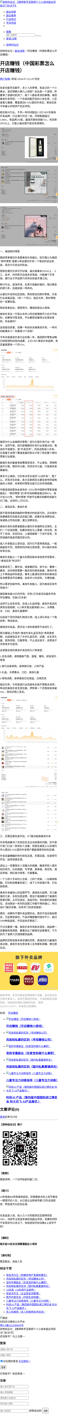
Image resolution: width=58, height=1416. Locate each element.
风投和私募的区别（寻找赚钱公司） (29, 1039)
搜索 (8, 31)
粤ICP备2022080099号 (12, 1325)
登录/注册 (11, 38)
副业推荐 (11, 15)
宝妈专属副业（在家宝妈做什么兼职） (31, 1053)
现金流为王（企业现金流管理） (23, 1293)
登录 (2, 1117)
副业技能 (11, 12)
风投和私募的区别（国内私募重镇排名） (28, 1286)
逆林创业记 (12, 45)
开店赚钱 (13, 1013)
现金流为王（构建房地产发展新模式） (27, 1275)
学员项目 (11, 23)
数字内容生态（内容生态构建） (23, 1297)
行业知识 (11, 19)
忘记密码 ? (24, 1361)
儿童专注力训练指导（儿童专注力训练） (28, 1301)
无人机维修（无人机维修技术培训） (26, 1312)
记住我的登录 (10, 1361)
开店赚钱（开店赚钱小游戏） (25, 1026)
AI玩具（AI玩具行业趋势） (21, 1290)
